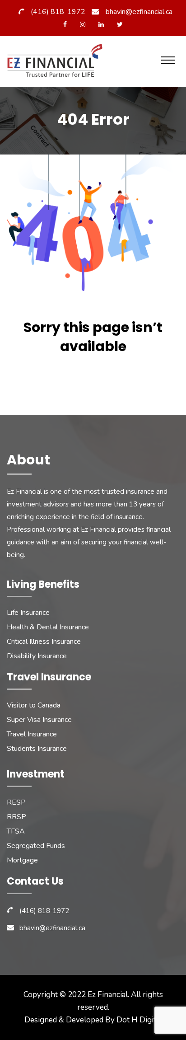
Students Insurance (37, 749)
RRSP (16, 817)
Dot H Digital (139, 1020)
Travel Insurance (32, 734)
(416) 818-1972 (58, 12)
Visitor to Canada (33, 705)
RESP (16, 802)
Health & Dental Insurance (48, 627)
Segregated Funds (36, 846)
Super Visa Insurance (39, 720)
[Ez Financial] (57, 64)
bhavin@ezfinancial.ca (139, 12)
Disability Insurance (37, 656)
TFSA (16, 831)
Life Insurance (28, 613)
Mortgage (22, 860)
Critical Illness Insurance (44, 641)
